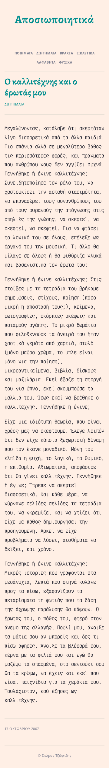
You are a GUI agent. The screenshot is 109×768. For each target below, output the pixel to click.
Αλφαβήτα (46, 62)
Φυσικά (65, 62)
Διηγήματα (46, 53)
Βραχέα (66, 53)
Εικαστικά (86, 53)
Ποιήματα (24, 53)
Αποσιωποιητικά (54, 19)
